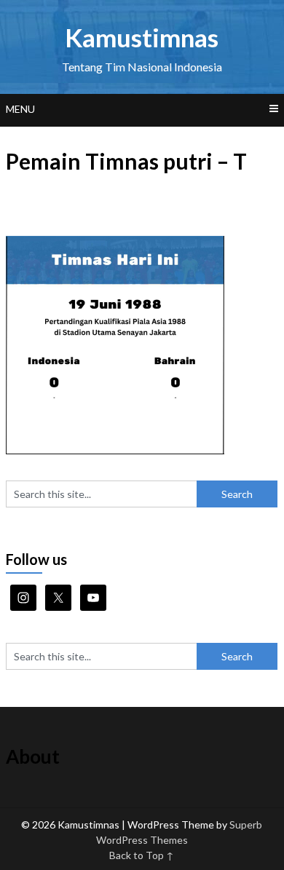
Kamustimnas (141, 37)
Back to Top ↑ (141, 855)
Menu (20, 109)
